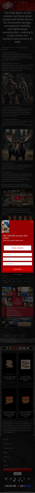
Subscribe (17, 269)
